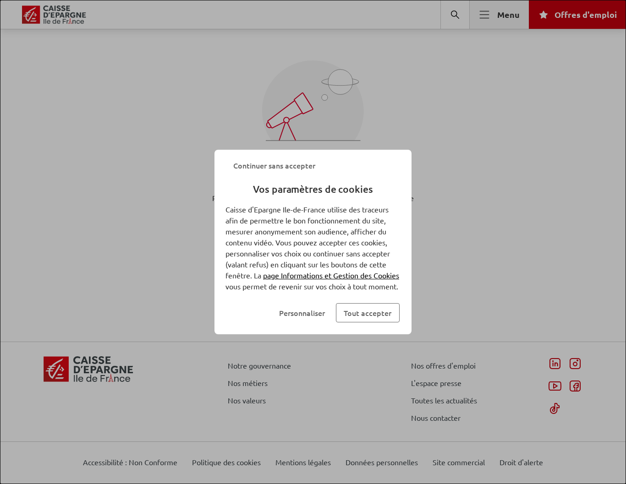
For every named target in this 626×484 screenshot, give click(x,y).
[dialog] (313, 242)
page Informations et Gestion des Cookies (331, 275)
